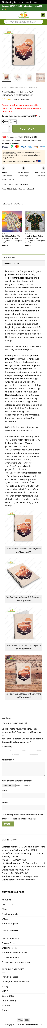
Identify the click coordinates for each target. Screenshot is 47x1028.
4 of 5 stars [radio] (7, 754)
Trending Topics (10, 976)
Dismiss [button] (41, 2)
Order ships (23, 176)
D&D (8, 189)
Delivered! (41, 176)
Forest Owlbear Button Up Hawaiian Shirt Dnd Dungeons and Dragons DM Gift (35, 239)
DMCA (5, 918)
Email (5, 802)
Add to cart (29, 128)
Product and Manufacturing (16, 962)
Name (5, 790)
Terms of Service (10, 938)
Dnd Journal (20, 189)
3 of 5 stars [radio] (31, 750)
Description (9, 257)
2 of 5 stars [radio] (17, 750)
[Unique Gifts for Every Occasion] (23, 15)
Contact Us (7, 904)
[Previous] (5, 49)
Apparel (6, 1005)
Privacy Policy (8, 943)
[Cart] (43, 15)
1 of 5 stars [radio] (5, 750)
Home (4, 87)
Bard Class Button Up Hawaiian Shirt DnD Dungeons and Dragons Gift (12, 239)
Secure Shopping (10, 923)
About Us (6, 899)
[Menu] (3, 15)
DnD (12, 189)
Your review (8, 760)
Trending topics (17, 87)
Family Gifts (8, 986)
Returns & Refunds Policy (14, 952)
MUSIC (5, 991)
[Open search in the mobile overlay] (23, 22)
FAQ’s (4, 909)
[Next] (41, 49)
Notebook (24, 184)
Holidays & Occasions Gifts (15, 981)
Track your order (10, 914)
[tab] (23, 257)
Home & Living (9, 1000)
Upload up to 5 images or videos (17, 781)
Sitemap (6, 1010)
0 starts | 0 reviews (20, 99)
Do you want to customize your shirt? (19, 116)
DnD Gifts (32, 87)
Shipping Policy (9, 947)
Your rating (7, 746)
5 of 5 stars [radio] (24, 754)
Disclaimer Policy (10, 957)
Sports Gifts (8, 996)
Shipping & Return (12, 263)
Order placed (7, 176)
